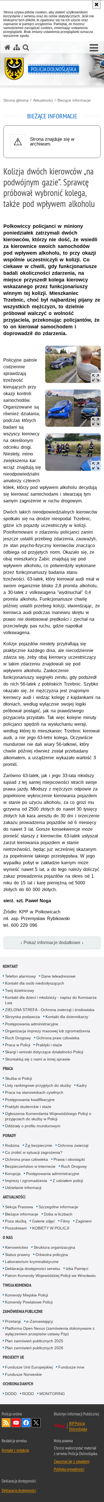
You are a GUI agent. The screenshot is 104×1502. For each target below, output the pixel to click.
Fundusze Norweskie (23, 1374)
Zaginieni (83, 1221)
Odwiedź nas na (16, 1422)
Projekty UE (13, 1357)
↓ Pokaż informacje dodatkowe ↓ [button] (52, 942)
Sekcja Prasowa (19, 1207)
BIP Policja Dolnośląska (78, 1426)
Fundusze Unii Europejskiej (29, 1367)
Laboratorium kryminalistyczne (32, 1261)
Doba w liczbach (58, 1214)
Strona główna (16, 100)
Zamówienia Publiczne (23, 1311)
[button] (26, 47)
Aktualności (43, 100)
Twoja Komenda (17, 1285)
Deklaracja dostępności (19, 1490)
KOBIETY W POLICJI (50, 1228)
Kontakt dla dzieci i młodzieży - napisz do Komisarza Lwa (51, 1000)
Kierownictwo (16, 1247)
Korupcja (13, 1173)
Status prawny (17, 1254)
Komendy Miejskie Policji (26, 1295)
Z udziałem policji (68, 1180)
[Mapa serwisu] (16, 47)
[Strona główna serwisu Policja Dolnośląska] (7, 47)
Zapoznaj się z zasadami (71, 1461)
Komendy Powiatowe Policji (29, 1302)
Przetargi (13, 1321)
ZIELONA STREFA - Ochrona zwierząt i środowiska (49, 1009)
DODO (11, 1393)
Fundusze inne (71, 1367)
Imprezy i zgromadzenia (26, 1180)
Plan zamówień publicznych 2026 (34, 1348)
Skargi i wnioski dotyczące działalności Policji (44, 1052)
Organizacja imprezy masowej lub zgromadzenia (47, 1031)
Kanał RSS (6, 1422)
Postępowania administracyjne (31, 1024)
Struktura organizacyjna (54, 1247)
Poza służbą (15, 1221)
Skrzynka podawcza (22, 1016)
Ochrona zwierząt (73, 1145)
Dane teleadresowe (58, 976)
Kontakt (10, 966)
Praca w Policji (17, 1045)
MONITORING (52, 1393)
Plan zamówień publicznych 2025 (34, 1341)
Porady (9, 1135)
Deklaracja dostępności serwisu (32, 1268)
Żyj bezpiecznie (38, 1145)
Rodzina (12, 1145)
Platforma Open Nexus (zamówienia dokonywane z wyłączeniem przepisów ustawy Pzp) (50, 1331)
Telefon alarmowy (20, 976)
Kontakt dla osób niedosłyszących (34, 983)
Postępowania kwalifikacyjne (30, 1099)
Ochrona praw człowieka (57, 1038)
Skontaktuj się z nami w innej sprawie (37, 1059)
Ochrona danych (18, 1384)
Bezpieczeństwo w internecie (30, 1166)
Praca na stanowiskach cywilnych (34, 1092)
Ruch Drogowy (18, 1038)
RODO (28, 1393)
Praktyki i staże (49, 1045)
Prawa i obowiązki (69, 1159)
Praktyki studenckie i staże (28, 1106)
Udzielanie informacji (23, 1187)
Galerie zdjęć (43, 1221)
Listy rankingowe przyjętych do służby (38, 1085)
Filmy (65, 1221)
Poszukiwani (16, 1228)
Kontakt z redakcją (15, 1450)
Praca (8, 1068)
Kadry (82, 1085)
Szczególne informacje (58, 1207)
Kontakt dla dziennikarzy (66, 1016)
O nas (8, 1237)
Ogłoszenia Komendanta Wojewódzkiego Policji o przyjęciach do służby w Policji (48, 1116)
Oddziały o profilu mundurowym (32, 1126)
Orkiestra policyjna (51, 1254)
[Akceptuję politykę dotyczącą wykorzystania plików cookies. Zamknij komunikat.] (96, 4)
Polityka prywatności (69, 1469)
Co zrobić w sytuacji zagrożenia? (33, 1152)
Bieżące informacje (74, 100)
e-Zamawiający (39, 1321)
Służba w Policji (18, 1078)
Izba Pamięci (77, 1268)
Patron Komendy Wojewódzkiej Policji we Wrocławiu (50, 1275)
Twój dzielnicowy (19, 990)
